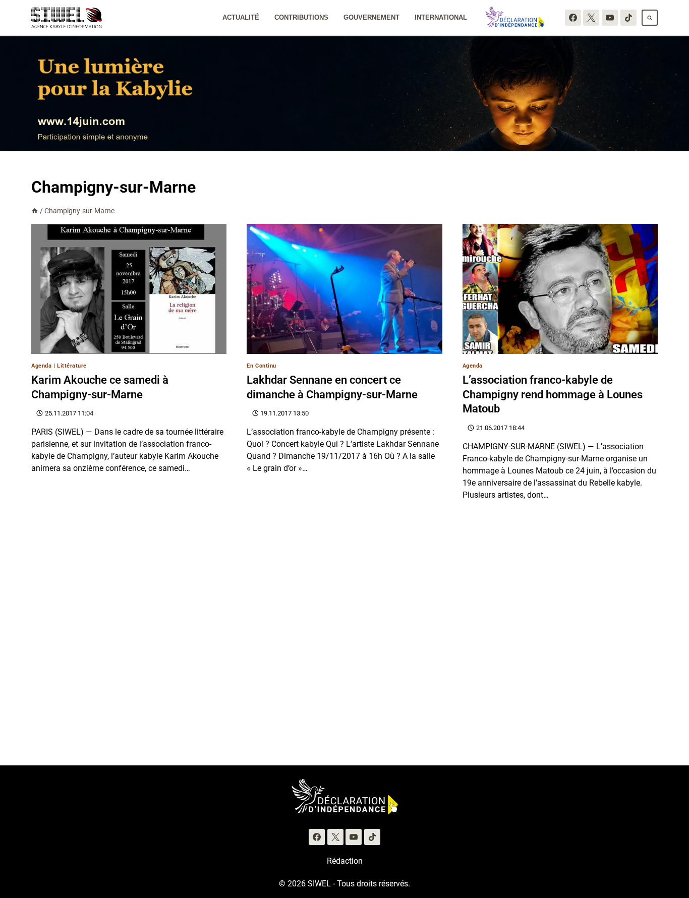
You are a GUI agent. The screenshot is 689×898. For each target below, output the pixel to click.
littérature (72, 366)
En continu (261, 366)
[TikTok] (628, 18)
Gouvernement (371, 17)
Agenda (41, 366)
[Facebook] (573, 18)
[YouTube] (610, 18)
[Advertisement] (344, 647)
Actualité (240, 17)
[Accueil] (34, 211)
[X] (591, 18)
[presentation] (128, 289)
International (441, 17)
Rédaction (345, 861)
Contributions (301, 17)
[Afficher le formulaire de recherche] (650, 18)
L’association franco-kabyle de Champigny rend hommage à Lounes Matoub (553, 394)
